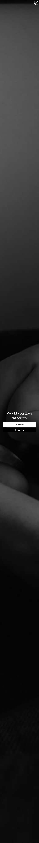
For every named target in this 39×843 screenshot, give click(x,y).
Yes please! (19, 424)
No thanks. (19, 430)
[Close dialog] (36, 3)
